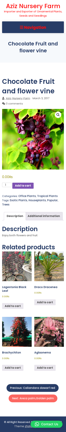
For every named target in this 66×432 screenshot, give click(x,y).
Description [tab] (15, 216)
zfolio (29, 426)
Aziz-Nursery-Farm (18, 98)
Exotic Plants (18, 200)
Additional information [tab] (44, 216)
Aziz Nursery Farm (33, 6)
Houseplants (37, 200)
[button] (58, 115)
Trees (6, 204)
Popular (52, 200)
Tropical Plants (47, 196)
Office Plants (27, 196)
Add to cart (23, 185)
